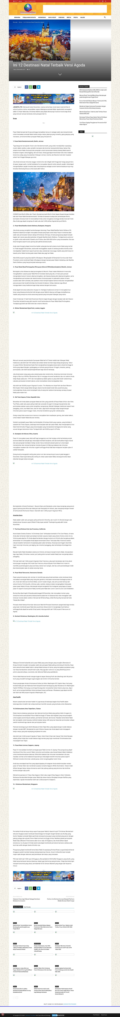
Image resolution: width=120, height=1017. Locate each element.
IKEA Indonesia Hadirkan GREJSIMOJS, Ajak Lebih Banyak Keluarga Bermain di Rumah (93, 90)
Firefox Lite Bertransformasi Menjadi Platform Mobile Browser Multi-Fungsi (60, 900)
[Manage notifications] (2, 1014)
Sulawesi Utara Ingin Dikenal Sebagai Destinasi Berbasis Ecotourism (26, 900)
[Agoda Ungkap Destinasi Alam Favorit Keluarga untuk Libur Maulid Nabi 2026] (64, 960)
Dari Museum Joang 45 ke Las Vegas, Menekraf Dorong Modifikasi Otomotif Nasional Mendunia (22, 970)
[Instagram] (102, 1)
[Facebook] (99, 1)
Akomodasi (42, 17)
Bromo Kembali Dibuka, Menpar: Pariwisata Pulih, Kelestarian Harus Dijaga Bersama (43, 927)
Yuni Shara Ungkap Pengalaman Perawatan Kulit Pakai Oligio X (93, 123)
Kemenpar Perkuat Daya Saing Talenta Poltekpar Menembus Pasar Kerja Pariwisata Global (22, 947)
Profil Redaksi (96, 1015)
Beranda (17, 17)
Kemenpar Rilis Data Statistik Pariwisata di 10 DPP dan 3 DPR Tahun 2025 (63, 947)
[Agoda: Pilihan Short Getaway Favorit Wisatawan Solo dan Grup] (43, 960)
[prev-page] (14, 997)
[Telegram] (38, 87)
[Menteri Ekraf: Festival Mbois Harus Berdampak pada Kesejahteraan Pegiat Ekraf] (22, 917)
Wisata (19, 61)
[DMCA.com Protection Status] (58, 1015)
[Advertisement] (75, 9)
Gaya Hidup (52, 17)
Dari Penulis (27, 907)
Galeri (82, 17)
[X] (105, 1)
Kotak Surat (104, 1015)
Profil (76, 17)
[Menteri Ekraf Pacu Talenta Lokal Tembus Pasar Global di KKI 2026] (64, 917)
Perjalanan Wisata (29, 17)
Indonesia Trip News (31, 1015)
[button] (105, 17)
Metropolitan (37, 943)
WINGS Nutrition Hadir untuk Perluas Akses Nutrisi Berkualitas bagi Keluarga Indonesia (42, 990)
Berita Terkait (18, 907)
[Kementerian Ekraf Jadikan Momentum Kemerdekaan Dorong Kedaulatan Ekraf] (22, 980)
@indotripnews (69, 1004)
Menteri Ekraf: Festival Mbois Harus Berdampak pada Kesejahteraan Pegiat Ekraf (22, 927)
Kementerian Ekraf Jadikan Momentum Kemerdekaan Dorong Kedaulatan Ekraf (22, 990)
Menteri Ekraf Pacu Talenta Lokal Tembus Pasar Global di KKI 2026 (93, 112)
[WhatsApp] (30, 87)
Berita (69, 17)
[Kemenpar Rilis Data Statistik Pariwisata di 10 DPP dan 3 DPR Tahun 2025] (64, 937)
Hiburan (61, 17)
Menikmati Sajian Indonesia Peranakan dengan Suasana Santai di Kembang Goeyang (93, 107)
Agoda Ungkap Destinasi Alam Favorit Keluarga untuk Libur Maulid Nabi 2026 (64, 970)
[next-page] (17, 997)
